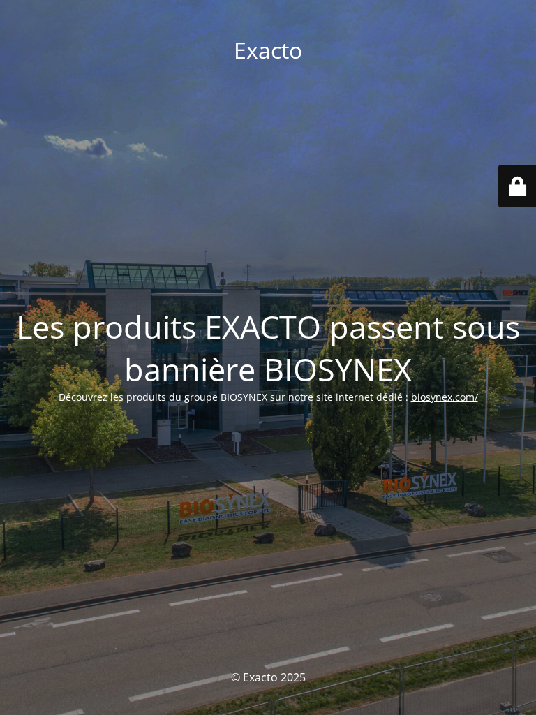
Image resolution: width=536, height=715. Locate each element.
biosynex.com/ (444, 397)
